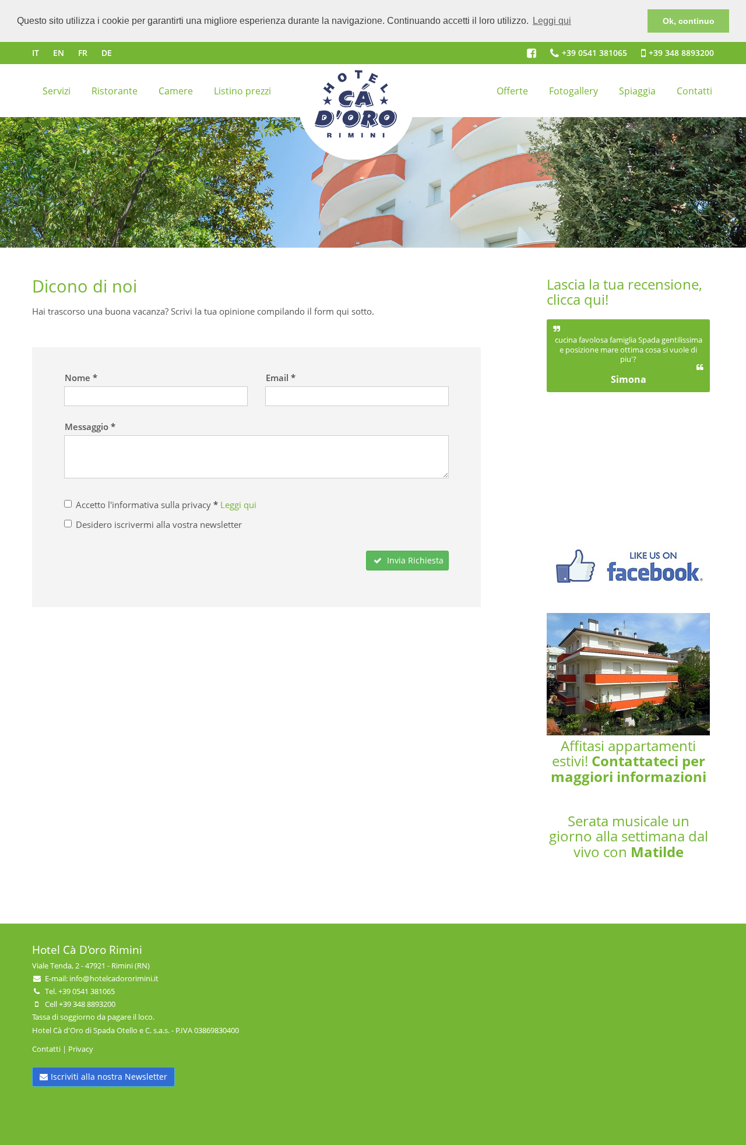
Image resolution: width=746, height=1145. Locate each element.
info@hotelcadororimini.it (114, 978)
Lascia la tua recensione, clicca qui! (624, 291)
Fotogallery (573, 90)
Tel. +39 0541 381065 (80, 991)
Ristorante (115, 90)
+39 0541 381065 (594, 52)
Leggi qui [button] (552, 21)
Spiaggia (637, 90)
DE (106, 52)
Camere (176, 90)
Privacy (80, 1049)
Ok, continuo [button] (689, 21)
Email (277, 377)
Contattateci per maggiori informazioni (628, 768)
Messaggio (86, 426)
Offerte (512, 90)
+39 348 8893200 (681, 52)
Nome (77, 377)
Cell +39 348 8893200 (80, 1004)
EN (58, 52)
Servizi (57, 90)
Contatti (694, 90)
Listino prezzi (242, 90)
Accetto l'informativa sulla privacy (166, 504)
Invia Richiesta (414, 560)
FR (82, 52)
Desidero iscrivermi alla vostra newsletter (159, 524)
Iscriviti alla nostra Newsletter (109, 1076)
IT (35, 52)
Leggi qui (238, 504)
